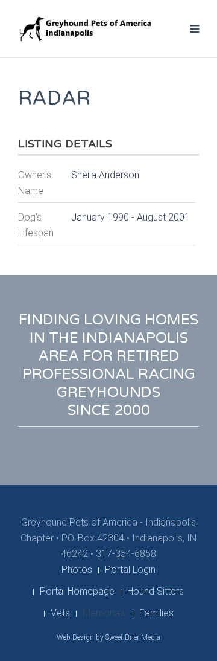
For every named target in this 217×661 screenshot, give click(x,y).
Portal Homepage (77, 591)
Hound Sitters (155, 591)
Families (156, 613)
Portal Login (130, 569)
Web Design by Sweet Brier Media (108, 637)
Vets (60, 613)
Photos (76, 569)
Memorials (105, 613)
